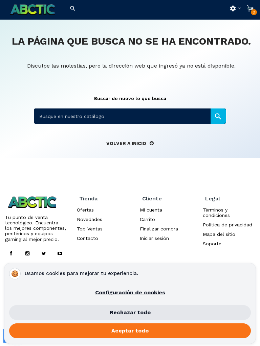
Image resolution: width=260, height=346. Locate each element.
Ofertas (85, 210)
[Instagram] (27, 253)
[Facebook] (11, 253)
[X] (44, 253)
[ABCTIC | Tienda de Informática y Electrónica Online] (32, 10)
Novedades (89, 219)
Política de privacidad (227, 224)
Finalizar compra (159, 228)
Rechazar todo (130, 312)
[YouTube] (60, 253)
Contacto (87, 238)
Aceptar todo (130, 330)
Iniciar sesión (154, 238)
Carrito (147, 219)
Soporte (212, 243)
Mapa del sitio (219, 234)
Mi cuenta (151, 210)
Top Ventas (90, 228)
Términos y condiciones (216, 212)
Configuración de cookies (130, 292)
